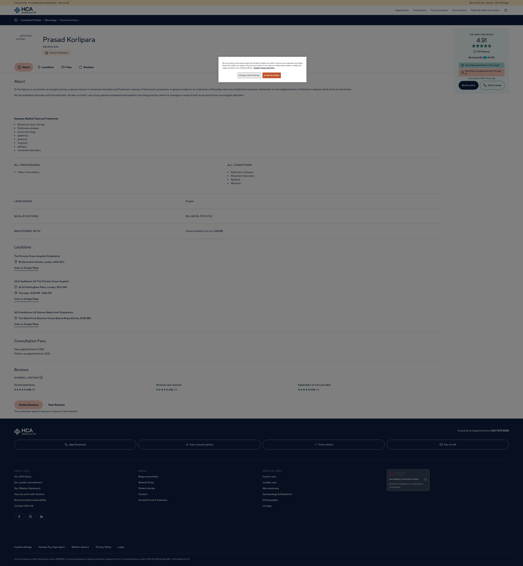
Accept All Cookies (271, 75)
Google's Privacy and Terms (264, 68)
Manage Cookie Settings (249, 75)
